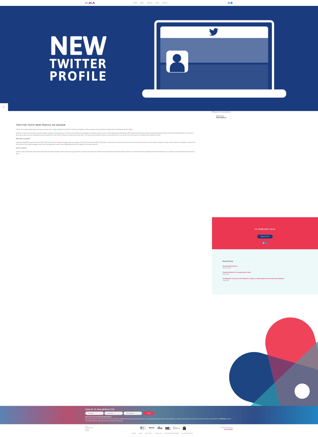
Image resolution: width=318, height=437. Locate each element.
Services (149, 3)
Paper (130, 129)
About (142, 3)
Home (135, 3)
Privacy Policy (148, 433)
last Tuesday (57, 142)
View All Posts (265, 236)
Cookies (140, 433)
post (116, 133)
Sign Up (149, 413)
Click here (223, 418)
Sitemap (134, 433)
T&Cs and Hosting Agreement (171, 433)
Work (157, 3)
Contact (164, 3)
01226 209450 (228, 429)
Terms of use (158, 433)
